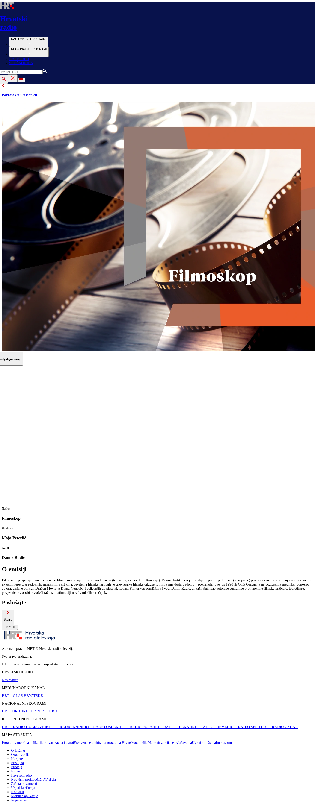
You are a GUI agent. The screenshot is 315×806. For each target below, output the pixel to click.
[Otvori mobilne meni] (21, 80)
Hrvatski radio (21, 775)
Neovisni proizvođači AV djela (33, 779)
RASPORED (19, 59)
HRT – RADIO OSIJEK (100, 727)
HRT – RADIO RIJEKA (170, 727)
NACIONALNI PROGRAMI (29, 39)
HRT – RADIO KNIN (65, 727)
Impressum (224, 742)
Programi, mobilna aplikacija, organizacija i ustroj (38, 742)
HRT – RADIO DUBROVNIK (25, 727)
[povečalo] (4, 79)
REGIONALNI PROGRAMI (29, 49)
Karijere (17, 759)
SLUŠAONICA (21, 63)
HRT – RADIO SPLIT (244, 727)
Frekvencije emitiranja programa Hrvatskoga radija (111, 742)
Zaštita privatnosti (24, 783)
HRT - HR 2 (29, 711)
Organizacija (20, 754)
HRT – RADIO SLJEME (208, 727)
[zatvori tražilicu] (13, 78)
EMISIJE (10, 627)
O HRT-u (18, 750)
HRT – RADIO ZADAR (279, 727)
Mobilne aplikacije (24, 796)
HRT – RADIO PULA (135, 727)
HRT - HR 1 (11, 711)
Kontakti (17, 792)
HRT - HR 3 (48, 711)
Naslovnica (10, 680)
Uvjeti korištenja (204, 742)
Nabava (16, 771)
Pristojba (17, 763)
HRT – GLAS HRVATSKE (22, 696)
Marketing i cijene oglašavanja (170, 742)
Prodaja (16, 767)
